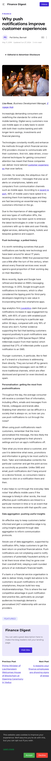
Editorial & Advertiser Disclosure (23, 55)
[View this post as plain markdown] (42, 37)
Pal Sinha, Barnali (18, 37)
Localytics (26, 308)
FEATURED (10, 618)
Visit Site (25, 650)
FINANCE (6, 14)
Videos (44, 4)
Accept (29, 755)
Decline (42, 755)
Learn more (8, 749)
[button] (3, 4)
